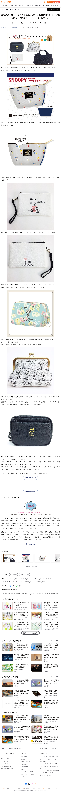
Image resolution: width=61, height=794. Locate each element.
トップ (2, 748)
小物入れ (39, 581)
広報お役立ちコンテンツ (7, 768)
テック (52, 5)
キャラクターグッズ (21, 578)
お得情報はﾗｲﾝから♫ (30, 491)
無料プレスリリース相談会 (27, 774)
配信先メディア (5, 761)
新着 (3, 5)
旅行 (16, 5)
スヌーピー (36, 578)
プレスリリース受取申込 (27, 771)
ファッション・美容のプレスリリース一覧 (17, 748)
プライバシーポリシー (36, 788)
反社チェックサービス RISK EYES (48, 775)
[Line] (16, 586)
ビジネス (47, 5)
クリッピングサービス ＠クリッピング (49, 756)
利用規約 (26, 788)
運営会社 (6, 788)
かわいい (12, 578)
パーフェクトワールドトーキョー (11, 581)
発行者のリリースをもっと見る (30, 633)
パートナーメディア (6, 763)
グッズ (30, 578)
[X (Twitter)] (13, 586)
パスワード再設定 (25, 761)
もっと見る (55, 640)
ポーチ (33, 581)
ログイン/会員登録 (54, 2)
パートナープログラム (16, 788)
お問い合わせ (24, 764)
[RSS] (35, 784)
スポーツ (41, 5)
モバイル (57, 5)
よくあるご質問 (25, 766)
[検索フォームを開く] (44, 2)
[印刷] (20, 586)
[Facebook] (10, 586)
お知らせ (23, 769)
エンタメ (7, 5)
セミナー (23, 777)
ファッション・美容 (24, 5)
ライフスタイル (34, 5)
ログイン (23, 759)
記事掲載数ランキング (6, 766)
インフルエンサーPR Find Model (48, 763)
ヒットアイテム (25, 581)
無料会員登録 (24, 756)
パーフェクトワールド (46, 578)
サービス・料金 (5, 758)
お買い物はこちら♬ (30, 477)
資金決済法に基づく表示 (50, 788)
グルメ (12, 5)
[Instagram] (32, 784)
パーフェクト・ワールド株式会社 (9, 27)
